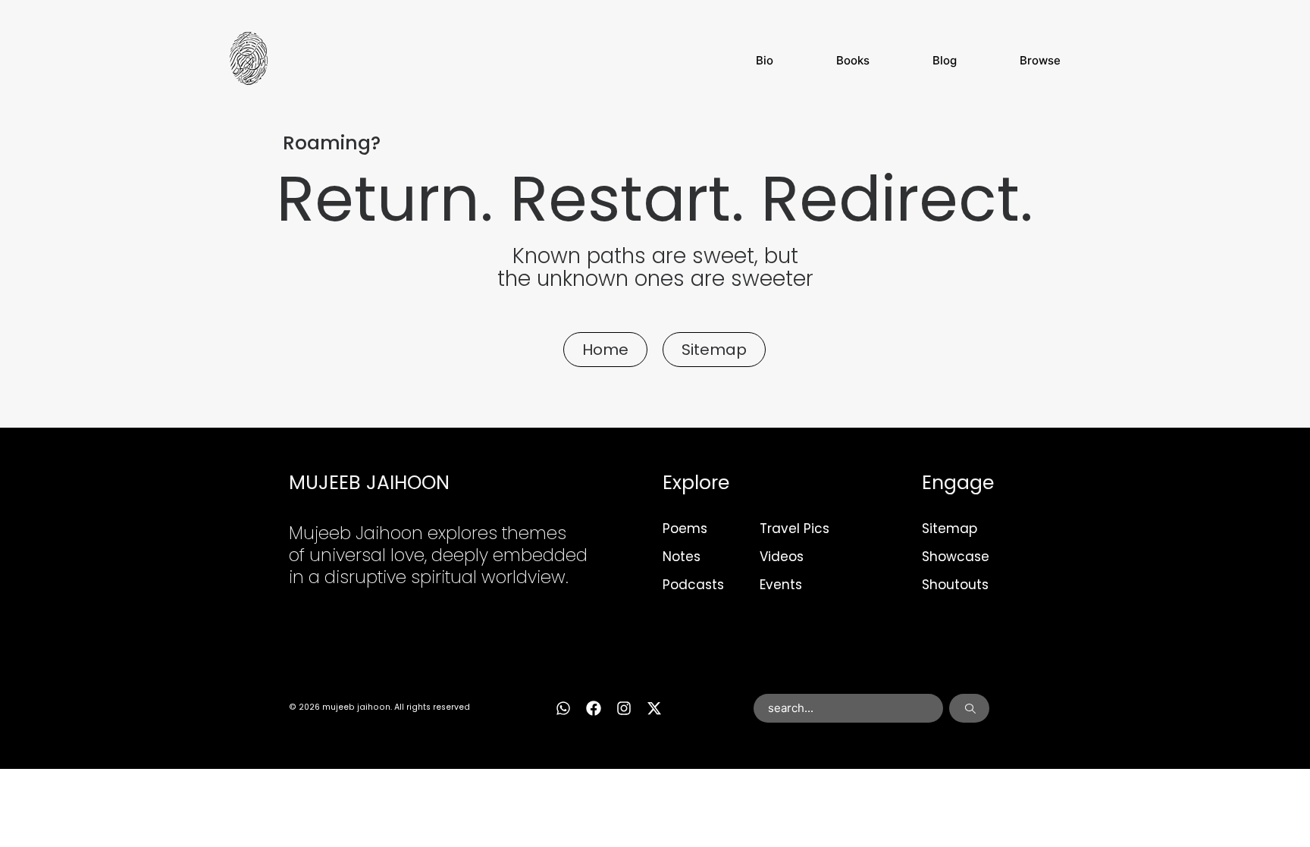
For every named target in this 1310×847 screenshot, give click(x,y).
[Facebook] (593, 708)
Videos (782, 556)
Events (781, 585)
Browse (1040, 60)
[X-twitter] (654, 708)
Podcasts (693, 585)
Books (853, 60)
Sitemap (949, 528)
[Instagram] (624, 708)
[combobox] (849, 708)
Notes (681, 556)
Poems (685, 528)
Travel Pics (794, 528)
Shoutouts (955, 585)
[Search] (969, 708)
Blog (944, 60)
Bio (764, 60)
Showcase (955, 556)
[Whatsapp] (563, 708)
